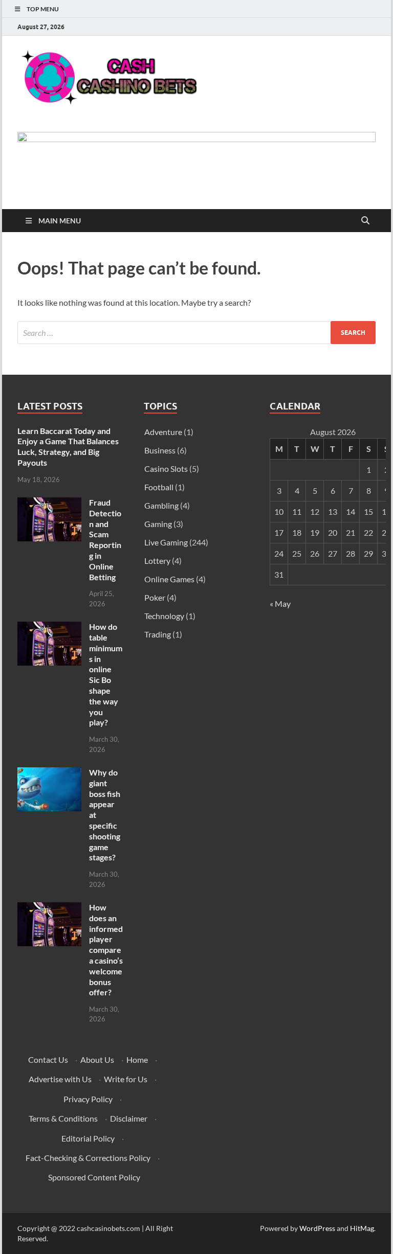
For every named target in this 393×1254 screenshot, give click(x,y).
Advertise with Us (60, 1079)
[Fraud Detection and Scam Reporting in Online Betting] (49, 503)
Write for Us (125, 1079)
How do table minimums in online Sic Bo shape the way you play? (105, 674)
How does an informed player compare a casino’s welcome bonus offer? (106, 949)
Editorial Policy (88, 1138)
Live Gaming (166, 542)
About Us (97, 1059)
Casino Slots (166, 468)
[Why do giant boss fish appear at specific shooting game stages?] (49, 773)
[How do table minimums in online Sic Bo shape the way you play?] (49, 627)
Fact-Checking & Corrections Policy (88, 1157)
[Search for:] (196, 332)
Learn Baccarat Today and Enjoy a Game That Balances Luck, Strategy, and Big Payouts (68, 446)
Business (160, 450)
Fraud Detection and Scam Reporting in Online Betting (105, 539)
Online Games (169, 579)
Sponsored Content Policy (94, 1177)
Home (137, 1059)
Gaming (158, 524)
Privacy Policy (88, 1099)
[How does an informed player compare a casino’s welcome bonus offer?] (49, 908)
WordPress (317, 1228)
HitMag (362, 1228)
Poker (154, 597)
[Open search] (365, 221)
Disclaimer (128, 1118)
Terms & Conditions (63, 1118)
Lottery (157, 560)
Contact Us (48, 1059)
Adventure (163, 432)
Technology (164, 616)
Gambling (161, 505)
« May (280, 603)
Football (158, 487)
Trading (157, 634)
